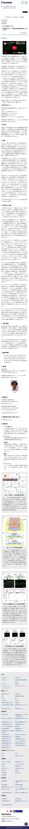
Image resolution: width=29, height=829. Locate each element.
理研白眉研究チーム (19, 728)
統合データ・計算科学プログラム (8, 718)
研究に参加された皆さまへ (7, 708)
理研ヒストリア (18, 772)
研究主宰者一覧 (5, 714)
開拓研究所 (17, 726)
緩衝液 (8, 95)
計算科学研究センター (6, 734)
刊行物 (3, 766)
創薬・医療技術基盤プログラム (21, 721)
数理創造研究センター (19, 730)
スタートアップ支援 (19, 786)
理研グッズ (4, 770)
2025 (16, 753)
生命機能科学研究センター (7, 370)
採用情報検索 (4, 798)
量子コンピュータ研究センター (21, 734)
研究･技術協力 (4, 784)
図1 (21, 216)
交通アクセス (4, 677)
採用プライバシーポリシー (20, 685)
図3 (22, 276)
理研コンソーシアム (5, 788)
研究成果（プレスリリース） (11, 6)
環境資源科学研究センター (7, 743)
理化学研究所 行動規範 (19, 696)
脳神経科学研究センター (6, 740)
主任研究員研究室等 (5, 728)
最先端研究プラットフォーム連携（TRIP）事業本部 (21, 715)
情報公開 (17, 702)
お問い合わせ (17, 677)
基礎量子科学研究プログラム (7, 721)
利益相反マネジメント (19, 708)
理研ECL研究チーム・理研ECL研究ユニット (8, 731)
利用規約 (17, 683)
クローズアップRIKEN (6, 761)
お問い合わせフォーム (6, 403)
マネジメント (17, 700)
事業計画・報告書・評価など (7, 702)
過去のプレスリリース (19, 755)
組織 (3, 698)
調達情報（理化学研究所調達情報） (21, 680)
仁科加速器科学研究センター (20, 745)
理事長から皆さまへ (5, 693)
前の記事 (8, 17)
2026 (3, 753)
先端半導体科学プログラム (7, 724)
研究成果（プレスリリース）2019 (9, 7)
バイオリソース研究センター (20, 740)
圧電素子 (9, 92)
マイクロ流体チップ (13, 72)
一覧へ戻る (15, 17)
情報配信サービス (18, 766)
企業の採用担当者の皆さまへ (7, 792)
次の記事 (22, 17)
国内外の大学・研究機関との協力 (21, 792)
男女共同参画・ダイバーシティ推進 (21, 705)
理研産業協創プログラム (19, 724)
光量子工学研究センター (6, 745)
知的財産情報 (4, 780)
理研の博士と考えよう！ (19, 761)
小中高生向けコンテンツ (19, 768)
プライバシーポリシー (6, 685)
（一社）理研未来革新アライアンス (21, 789)
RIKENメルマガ (19, 811)
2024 (3, 755)
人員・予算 (4, 700)
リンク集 (3, 683)
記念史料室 (4, 774)
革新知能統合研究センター (7, 736)
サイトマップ (4, 679)
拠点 (16, 698)
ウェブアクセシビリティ (6, 687)
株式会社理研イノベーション (7, 786)
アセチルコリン (24, 79)
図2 (2, 243)
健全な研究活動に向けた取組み (7, 704)
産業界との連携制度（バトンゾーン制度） (21, 781)
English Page (23, 32)
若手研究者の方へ (18, 798)
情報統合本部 (17, 736)
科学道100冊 (4, 772)
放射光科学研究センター (6, 747)
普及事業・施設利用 (19, 784)
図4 (7, 302)
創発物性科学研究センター (20, 743)
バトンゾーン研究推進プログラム (8, 726)
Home (2, 6)
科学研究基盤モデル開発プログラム (21, 719)
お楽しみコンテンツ (5, 768)
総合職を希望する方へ (6, 800)
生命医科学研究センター (6, 738)
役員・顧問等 (17, 693)
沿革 (3, 696)
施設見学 (17, 770)
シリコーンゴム (9, 259)
